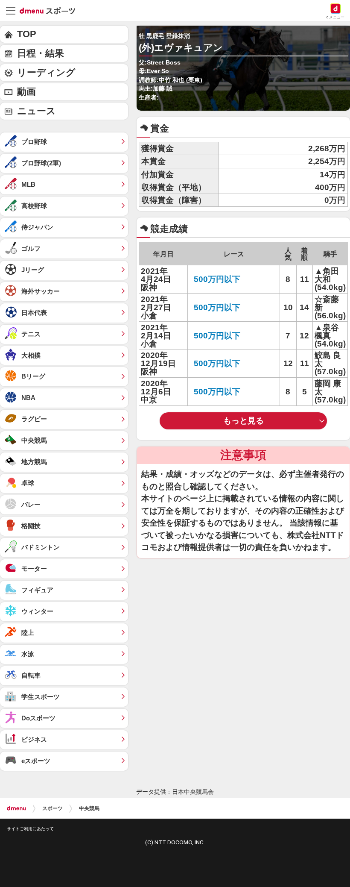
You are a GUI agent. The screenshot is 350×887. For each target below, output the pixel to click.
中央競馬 (89, 808)
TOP (26, 34)
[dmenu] (16, 808)
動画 (26, 91)
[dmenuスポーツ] (51, 10)
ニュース (36, 111)
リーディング (46, 72)
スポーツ (52, 808)
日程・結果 (40, 53)
